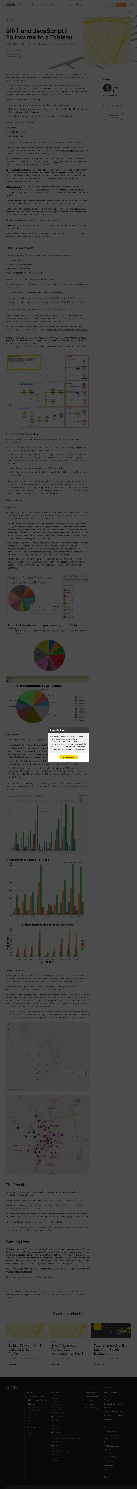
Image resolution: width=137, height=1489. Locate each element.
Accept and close (68, 757)
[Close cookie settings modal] (86, 730)
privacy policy (80, 749)
